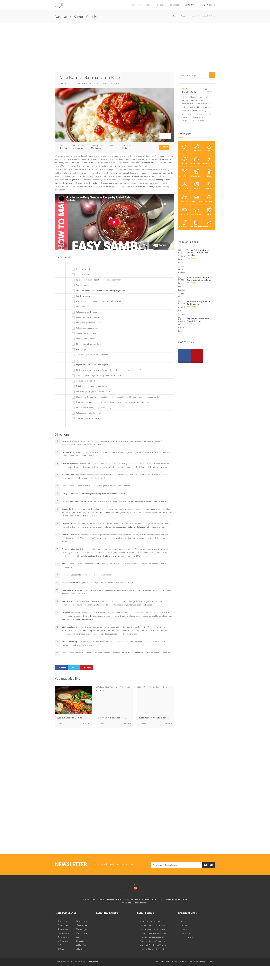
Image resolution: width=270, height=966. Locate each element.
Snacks (81, 942)
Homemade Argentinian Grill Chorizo (199, 302)
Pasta (63, 84)
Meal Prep (209, 189)
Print (165, 147)
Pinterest (88, 668)
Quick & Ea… (83, 926)
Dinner (197, 189)
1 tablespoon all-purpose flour (88, 344)
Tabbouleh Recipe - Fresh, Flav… (153, 942)
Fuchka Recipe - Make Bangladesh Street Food (199, 278)
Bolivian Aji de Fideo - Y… (112, 718)
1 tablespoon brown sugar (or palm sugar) (93, 408)
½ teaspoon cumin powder (87, 328)
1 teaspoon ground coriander (88, 323)
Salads (62, 950)
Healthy (184, 202)
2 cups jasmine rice (84, 269)
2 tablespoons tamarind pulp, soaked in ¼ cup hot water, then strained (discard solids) (112, 403)
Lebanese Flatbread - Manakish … (153, 950)
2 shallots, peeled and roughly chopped (92, 387)
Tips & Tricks (174, 5)
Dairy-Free (64, 938)
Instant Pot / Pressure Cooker (185, 189)
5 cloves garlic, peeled (85, 381)
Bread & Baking (209, 227)
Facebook (62, 668)
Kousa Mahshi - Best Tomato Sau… (153, 934)
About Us (210, 962)
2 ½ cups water (82, 275)
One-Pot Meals (185, 214)
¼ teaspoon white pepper (87, 334)
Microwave (64, 926)
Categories (144, 5)
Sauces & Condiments (197, 176)
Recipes (160, 5)
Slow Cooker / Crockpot (197, 164)
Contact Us (189, 5)
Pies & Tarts (208, 202)
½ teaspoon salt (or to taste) (88, 413)
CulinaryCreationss (94, 962)
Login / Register (208, 5)
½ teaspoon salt (83, 286)
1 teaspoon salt (82, 307)
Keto (209, 176)
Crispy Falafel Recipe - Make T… (152, 938)
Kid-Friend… (64, 930)
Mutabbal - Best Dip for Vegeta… (153, 946)
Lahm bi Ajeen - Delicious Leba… (153, 930)
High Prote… (83, 934)
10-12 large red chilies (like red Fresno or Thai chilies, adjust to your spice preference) (111, 370)
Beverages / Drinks (185, 227)
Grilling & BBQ (197, 214)
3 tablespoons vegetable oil (88, 419)
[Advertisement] (135, 48)
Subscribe (208, 865)
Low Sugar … (83, 930)
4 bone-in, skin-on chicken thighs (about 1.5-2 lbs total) (98, 302)
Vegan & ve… (83, 922)
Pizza (184, 164)
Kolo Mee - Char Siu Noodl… (154, 718)
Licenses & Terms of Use (182, 962)
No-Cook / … (64, 922)
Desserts (63, 946)
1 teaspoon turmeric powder (88, 318)
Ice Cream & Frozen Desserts (209, 164)
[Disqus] (114, 769)
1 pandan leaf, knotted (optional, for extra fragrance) (98, 280)
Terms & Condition (162, 962)
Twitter (75, 668)
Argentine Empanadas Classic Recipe (198, 319)
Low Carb (197, 151)
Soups (184, 151)
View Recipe (191, 258)
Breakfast (63, 942)
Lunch (80, 938)
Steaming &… (64, 934)
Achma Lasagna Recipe (69, 718)
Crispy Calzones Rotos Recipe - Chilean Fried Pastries (198, 253)
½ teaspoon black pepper (87, 312)
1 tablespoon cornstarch (86, 339)
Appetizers (184, 176)
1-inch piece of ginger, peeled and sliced (93, 392)
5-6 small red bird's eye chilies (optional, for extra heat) (99, 376)
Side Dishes (197, 202)
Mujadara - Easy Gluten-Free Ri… (153, 926)
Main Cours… (83, 946)
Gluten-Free (196, 227)
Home (131, 5)
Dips (209, 214)
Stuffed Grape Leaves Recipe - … (153, 922)
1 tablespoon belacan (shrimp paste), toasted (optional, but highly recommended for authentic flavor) (119, 397)
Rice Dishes (209, 151)
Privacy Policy (199, 962)
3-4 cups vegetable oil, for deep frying (92, 355)
